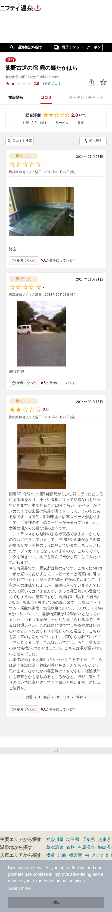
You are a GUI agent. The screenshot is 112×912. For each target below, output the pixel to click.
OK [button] (56, 902)
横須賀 (75, 855)
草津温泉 (55, 847)
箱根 (70, 847)
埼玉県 (72, 839)
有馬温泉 (86, 847)
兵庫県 (104, 839)
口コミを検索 (22, 141)
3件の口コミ (51, 83)
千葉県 (88, 839)
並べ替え (95, 141)
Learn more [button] (20, 888)
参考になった (26, 260)
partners (16, 874)
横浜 (50, 855)
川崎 (62, 855)
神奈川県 (55, 839)
